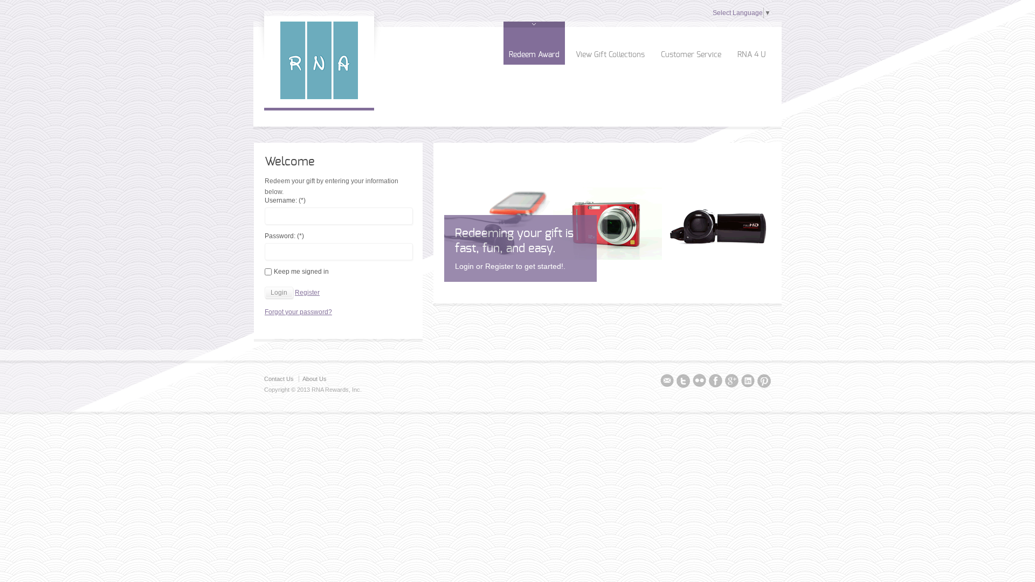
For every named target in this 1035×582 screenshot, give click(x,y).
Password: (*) (284, 236)
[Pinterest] (764, 382)
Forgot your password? (298, 312)
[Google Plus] (732, 382)
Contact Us (279, 379)
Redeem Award (534, 55)
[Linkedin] (748, 382)
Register (307, 292)
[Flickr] (699, 382)
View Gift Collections (610, 55)
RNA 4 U (751, 55)
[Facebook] (715, 382)
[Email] (667, 382)
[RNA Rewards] (319, 97)
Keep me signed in (301, 271)
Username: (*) (285, 200)
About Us (314, 379)
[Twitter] (683, 382)
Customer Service (691, 55)
